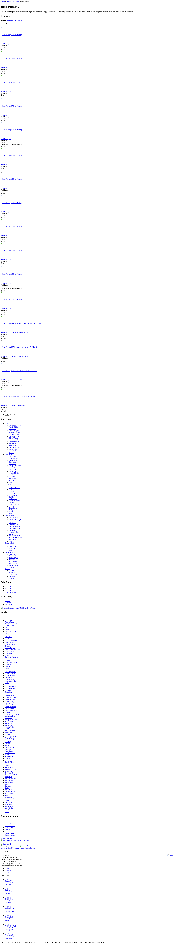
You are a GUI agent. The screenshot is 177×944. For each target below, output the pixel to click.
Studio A (8, 766)
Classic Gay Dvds (11, 937)
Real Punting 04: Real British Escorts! (13, 405)
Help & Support (30, 848)
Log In (3, 848)
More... (11, 453)
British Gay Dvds (10, 926)
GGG (7, 683)
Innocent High (9, 703)
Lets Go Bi (12, 547)
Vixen (11, 512)
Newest (9, 20)
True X (7, 784)
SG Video (12, 477)
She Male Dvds (10, 552)
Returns (7, 831)
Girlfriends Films (14, 526)
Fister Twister (13, 524)
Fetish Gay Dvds (10, 935)
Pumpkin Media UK (15, 442)
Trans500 (12, 559)
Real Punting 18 (6, 283)
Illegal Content (9, 835)
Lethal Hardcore (14, 501)
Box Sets (12, 572)
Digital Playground (11, 662)
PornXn (7, 743)
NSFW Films (9, 732)
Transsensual (13, 561)
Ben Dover (12, 429)
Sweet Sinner (9, 767)
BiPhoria (12, 545)
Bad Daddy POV (14, 488)
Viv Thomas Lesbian (16, 537)
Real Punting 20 (6, 91)
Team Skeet (13, 508)
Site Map (8, 885)
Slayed (11, 534)
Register (8, 848)
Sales (20, 20)
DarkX (11, 497)
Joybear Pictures (10, 708)
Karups (7, 712)
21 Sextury (8, 620)
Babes (11, 486)
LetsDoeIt (12, 467)
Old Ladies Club (10, 736)
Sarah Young (13, 443)
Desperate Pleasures (11, 657)
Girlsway (12, 530)
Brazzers (12, 493)
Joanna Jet (12, 556)
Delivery (8, 829)
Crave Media (13, 495)
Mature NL (12, 471)
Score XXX (13, 506)
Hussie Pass (9, 701)
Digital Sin (8, 664)
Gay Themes (9, 939)
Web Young (13, 539)
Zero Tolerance (10, 810)
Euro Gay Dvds (10, 928)
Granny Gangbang (11, 697)
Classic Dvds (9, 917)
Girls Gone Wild (14, 528)
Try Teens (12, 480)
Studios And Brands (12, 2)
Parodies (12, 576)
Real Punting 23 (6, 44)
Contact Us (8, 824)
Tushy (11, 510)
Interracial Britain (14, 436)
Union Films (13, 449)
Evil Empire (13, 499)
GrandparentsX (10, 696)
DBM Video (13, 460)
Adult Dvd (8, 870)
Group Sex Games (15, 466)
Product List (9, 883)
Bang (10, 489)
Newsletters (15, 848)
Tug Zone (8, 786)
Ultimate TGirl (14, 565)
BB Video (12, 456)
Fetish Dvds (9, 919)
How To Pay (9, 827)
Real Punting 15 (6, 235)
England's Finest (14, 432)
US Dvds (8, 484)
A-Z (13, 20)
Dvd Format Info (10, 833)
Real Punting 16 (6, 259)
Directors (8, 603)
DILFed (7, 666)
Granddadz (12, 464)
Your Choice (13, 451)
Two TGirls (13, 563)
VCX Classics (9, 793)
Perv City (8, 742)
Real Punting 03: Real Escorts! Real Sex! (14, 380)
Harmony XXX (14, 434)
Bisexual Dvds (9, 543)
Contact (21, 848)
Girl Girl (7, 685)
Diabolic (7, 661)
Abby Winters (13, 517)
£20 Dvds (8, 590)
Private (11, 475)
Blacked (11, 491)
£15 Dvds (8, 588)
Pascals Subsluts (14, 440)
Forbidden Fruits (10, 681)
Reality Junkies (10, 753)
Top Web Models (10, 778)
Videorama (8, 797)
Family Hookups (10, 673)
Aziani (7, 627)
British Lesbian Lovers (16, 521)
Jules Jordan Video (11, 710)
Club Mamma (13, 458)
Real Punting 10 (6, 188)
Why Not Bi (13, 548)
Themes (7, 569)
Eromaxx (8, 670)
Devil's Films (9, 659)
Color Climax (9, 651)
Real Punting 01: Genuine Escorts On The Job (16, 332)
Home (3, 2)
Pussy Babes (9, 751)
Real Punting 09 (6, 164)
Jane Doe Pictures (10, 707)
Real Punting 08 (6, 139)
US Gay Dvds (9, 930)
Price (17, 20)
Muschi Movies (14, 473)
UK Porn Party (14, 447)
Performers (8, 604)
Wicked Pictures (10, 806)
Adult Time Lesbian (15, 519)
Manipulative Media (11, 720)
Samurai (7, 755)
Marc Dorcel (13, 469)
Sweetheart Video (14, 536)
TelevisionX (13, 445)
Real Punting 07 (6, 115)
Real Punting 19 (6, 309)
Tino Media (12, 478)
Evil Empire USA (10, 672)
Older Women (13, 438)
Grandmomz (9, 694)
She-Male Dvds (10, 912)
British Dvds (9, 423)
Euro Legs (12, 462)
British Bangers (14, 431)
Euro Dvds (8, 454)
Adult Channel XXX (16, 425)
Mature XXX (9, 725)
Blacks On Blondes (11, 640)
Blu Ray (11, 571)
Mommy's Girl (13, 532)
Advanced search (31, 846)
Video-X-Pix (9, 795)
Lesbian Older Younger (12, 714)
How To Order (10, 826)
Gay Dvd (8, 872)
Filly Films (12, 523)
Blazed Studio (9, 642)
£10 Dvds (8, 586)
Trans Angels (13, 558)
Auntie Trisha (13, 427)
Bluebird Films (10, 644)
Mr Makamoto (9, 729)
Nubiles (11, 502)
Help (6, 879)
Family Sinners (10, 675)
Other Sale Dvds (10, 592)
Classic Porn (13, 574)
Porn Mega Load (14, 504)
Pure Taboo (8, 749)
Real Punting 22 (6, 67)
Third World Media (11, 775)
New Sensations (10, 731)
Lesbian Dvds (9, 515)
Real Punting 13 (6, 212)
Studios (7, 601)
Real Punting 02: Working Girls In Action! (14, 356)
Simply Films (9, 762)
